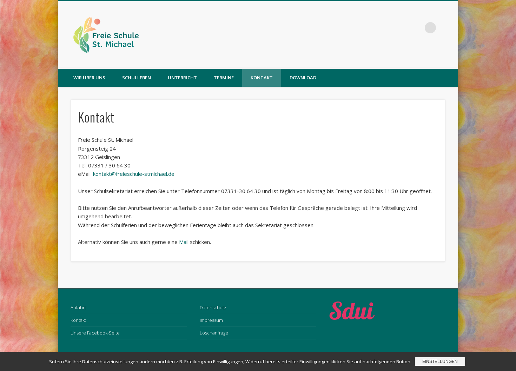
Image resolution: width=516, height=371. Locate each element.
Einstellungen (440, 361)
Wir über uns (89, 77)
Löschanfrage (214, 333)
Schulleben (136, 77)
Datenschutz (213, 307)
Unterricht (182, 77)
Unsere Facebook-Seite (95, 333)
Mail (183, 241)
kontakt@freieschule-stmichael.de (133, 173)
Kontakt (262, 77)
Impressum (211, 320)
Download (303, 77)
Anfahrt (78, 307)
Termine (224, 77)
